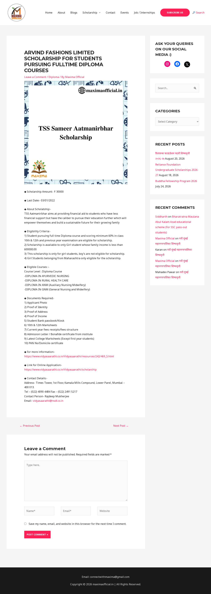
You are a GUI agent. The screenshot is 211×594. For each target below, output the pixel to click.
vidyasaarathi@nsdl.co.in (48, 401)
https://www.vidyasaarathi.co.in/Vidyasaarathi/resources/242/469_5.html (69, 356)
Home (48, 12)
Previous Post (30, 425)
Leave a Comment (35, 77)
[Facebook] (177, 64)
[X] (187, 64)
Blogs (73, 12)
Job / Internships (144, 12)
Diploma (53, 77)
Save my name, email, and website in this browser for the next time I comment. (77, 524)
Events (125, 12)
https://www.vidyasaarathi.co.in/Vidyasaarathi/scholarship (60, 369)
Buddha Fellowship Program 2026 (176, 181)
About (61, 12)
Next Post (121, 425)
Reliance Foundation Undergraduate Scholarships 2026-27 (176, 170)
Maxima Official (165, 238)
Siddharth (161, 216)
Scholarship (90, 12)
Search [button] (199, 12)
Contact (110, 12)
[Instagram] (167, 64)
